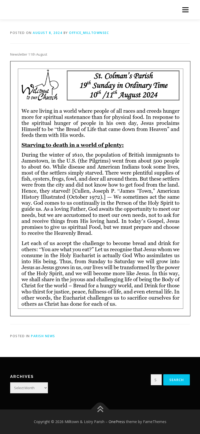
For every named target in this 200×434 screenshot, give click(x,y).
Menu (185, 9)
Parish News (43, 336)
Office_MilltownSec (89, 33)
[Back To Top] (100, 409)
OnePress (117, 421)
